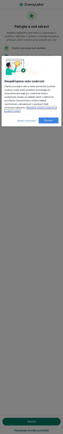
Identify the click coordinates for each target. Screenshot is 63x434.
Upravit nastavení (26, 120)
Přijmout (48, 120)
